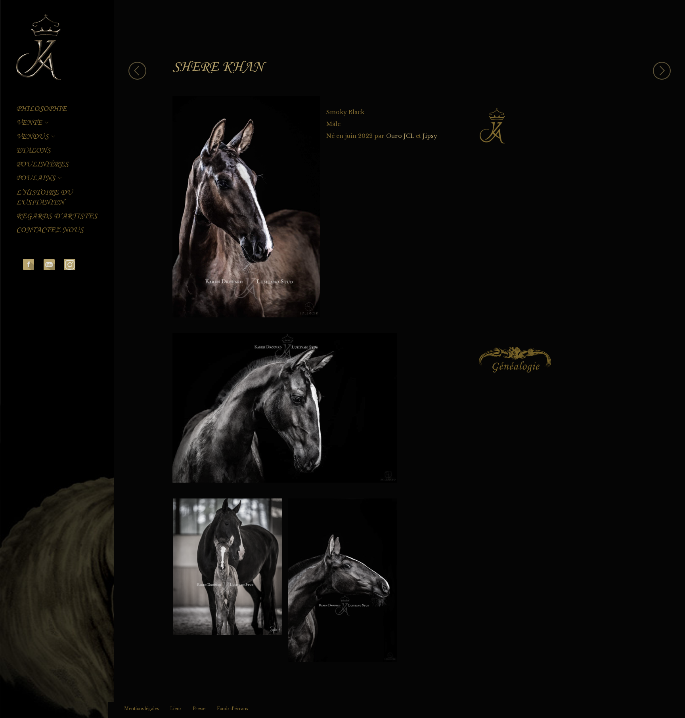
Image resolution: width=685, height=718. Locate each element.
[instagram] (69, 264)
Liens (175, 708)
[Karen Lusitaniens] (38, 47)
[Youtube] (49, 264)
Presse (199, 708)
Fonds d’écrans (232, 708)
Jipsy (430, 135)
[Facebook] (28, 264)
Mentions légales (141, 708)
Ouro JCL (400, 135)
